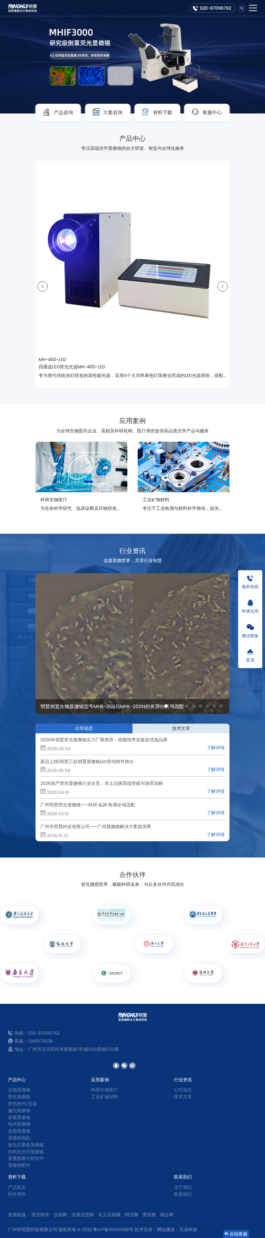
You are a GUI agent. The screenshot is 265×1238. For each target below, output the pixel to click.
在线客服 (238, 1234)
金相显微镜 (19, 1131)
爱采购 (149, 1215)
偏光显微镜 (19, 1110)
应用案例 (100, 1079)
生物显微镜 (19, 1090)
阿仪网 (131, 1215)
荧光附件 (40, 1215)
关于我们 (183, 1187)
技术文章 (183, 1097)
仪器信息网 (82, 1215)
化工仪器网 (109, 1215)
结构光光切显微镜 (26, 1152)
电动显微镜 (19, 1124)
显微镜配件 (19, 1165)
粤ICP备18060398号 (113, 1229)
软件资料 (17, 1194)
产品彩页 (17, 1187)
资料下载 (17, 1177)
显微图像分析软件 (26, 1158)
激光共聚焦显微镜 (26, 1145)
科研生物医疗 (104, 1090)
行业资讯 (183, 1079)
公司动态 (183, 1090)
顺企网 (167, 1215)
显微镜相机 (19, 1138)
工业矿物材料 (104, 1097)
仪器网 (60, 1215)
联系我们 (183, 1177)
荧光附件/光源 (22, 1104)
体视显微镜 (19, 1117)
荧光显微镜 (19, 1097)
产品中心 (17, 1079)
